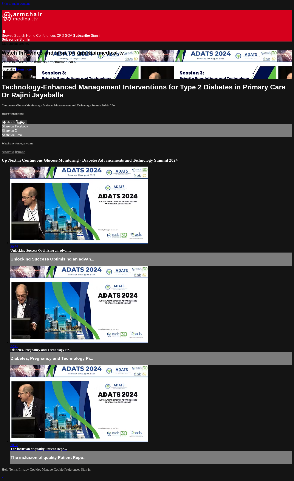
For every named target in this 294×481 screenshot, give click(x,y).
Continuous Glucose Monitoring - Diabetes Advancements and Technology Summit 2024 (55, 105)
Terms (14, 469)
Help (5, 469)
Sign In (24, 39)
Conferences (46, 35)
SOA (68, 35)
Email (23, 122)
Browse (8, 35)
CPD (60, 35)
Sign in (96, 35)
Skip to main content (16, 3)
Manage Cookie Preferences (61, 469)
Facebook (9, 122)
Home (30, 35)
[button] (4, 31)
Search (20, 35)
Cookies (36, 469)
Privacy (24, 469)
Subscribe (9, 69)
